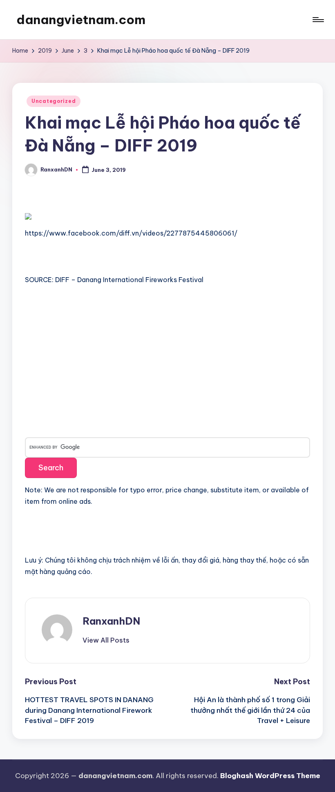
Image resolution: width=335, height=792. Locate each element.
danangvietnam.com (80, 19)
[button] (106, 640)
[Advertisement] (86, 354)
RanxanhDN (111, 621)
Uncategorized (53, 101)
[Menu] (318, 19)
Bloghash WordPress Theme (270, 775)
